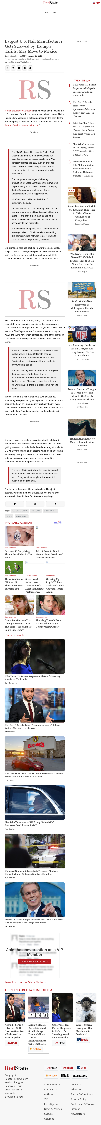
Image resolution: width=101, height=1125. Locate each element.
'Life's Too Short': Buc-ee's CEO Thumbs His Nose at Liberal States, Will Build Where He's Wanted (34, 775)
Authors (48, 1094)
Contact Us (50, 1089)
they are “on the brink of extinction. (22, 125)
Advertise (76, 1089)
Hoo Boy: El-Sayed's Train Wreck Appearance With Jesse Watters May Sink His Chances (32, 726)
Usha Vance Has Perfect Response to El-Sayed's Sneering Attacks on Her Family (32, 678)
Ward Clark (82, 315)
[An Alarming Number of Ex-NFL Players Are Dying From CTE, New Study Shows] (82, 333)
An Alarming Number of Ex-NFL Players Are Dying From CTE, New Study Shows (82, 350)
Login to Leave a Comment (35, 961)
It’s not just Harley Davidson (19, 110)
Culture (48, 1113)
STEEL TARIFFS (50, 511)
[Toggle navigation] (3, 3)
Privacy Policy (78, 1099)
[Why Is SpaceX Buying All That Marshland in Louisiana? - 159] (86, 1007)
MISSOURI (36, 511)
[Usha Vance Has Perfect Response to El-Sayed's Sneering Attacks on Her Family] (35, 656)
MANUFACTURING (20, 511)
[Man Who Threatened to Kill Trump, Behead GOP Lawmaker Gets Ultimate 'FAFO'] (35, 802)
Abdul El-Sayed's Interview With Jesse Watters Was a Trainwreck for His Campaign (14, 1031)
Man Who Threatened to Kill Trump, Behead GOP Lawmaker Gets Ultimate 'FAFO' (29, 824)
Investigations (52, 1104)
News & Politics (53, 1108)
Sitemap (75, 1108)
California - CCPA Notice (83, 1104)
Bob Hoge (9, 780)
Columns (49, 1118)
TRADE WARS (21, 516)
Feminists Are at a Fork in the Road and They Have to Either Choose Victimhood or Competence (82, 213)
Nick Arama (10, 732)
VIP (46, 1099)
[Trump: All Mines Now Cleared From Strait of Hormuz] (82, 427)
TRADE (9, 516)
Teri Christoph (11, 683)
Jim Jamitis (12, 56)
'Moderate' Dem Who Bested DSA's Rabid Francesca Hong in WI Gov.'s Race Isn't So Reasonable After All (82, 260)
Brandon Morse (82, 224)
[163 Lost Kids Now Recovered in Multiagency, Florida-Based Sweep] (82, 289)
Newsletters (78, 1113)
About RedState (53, 1084)
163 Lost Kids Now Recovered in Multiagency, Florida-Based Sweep (82, 306)
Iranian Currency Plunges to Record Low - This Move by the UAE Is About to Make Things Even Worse (34, 921)
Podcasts (76, 1084)
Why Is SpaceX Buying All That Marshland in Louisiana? (84, 1029)
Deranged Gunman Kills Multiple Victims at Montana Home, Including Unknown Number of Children (31, 872)
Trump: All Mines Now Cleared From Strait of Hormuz (82, 442)
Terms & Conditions (82, 1094)
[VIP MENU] (96, 3)
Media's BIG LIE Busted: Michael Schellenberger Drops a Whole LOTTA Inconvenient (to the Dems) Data (37, 1034)
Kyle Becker (10, 829)
